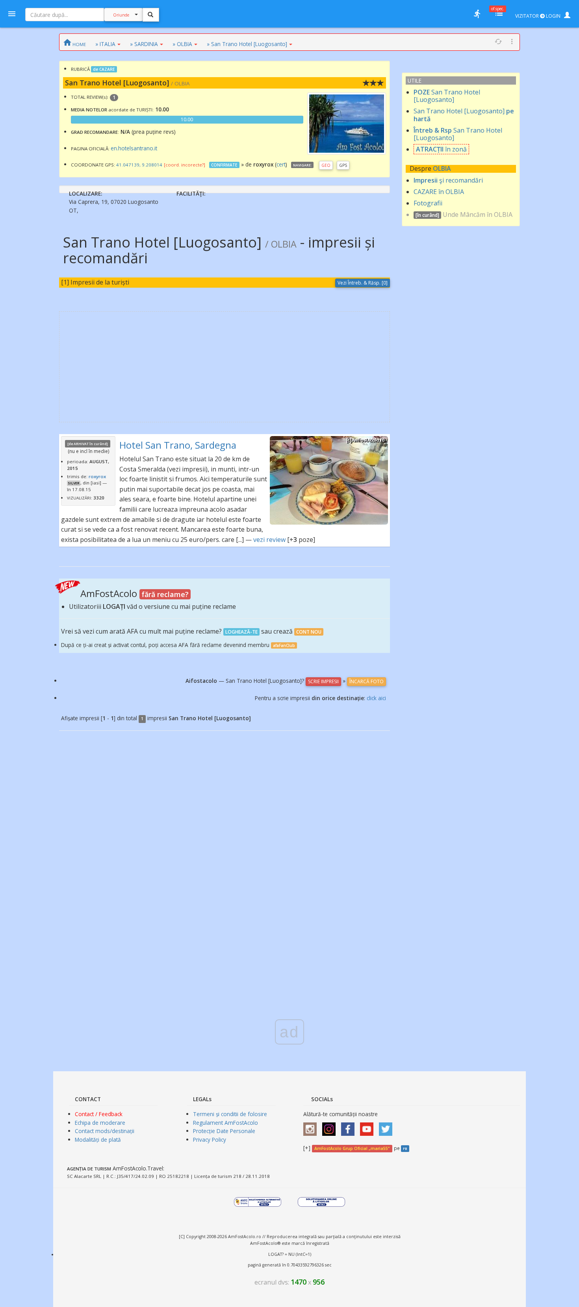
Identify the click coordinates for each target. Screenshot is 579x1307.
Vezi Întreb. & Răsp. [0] (363, 282)
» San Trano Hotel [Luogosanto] (247, 44)
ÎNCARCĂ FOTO (366, 681)
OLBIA (442, 168)
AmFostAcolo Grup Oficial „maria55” (352, 1148)
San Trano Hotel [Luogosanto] (447, 96)
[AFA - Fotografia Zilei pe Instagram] (331, 1126)
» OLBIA (182, 44)
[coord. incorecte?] (184, 165)
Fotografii (428, 203)
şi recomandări (448, 180)
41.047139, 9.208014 (139, 165)
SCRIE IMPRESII (323, 681)
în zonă (441, 149)
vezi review (269, 539)
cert (281, 164)
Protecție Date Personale (224, 1131)
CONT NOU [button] (308, 632)
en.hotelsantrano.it (134, 148)
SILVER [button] (74, 483)
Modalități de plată (98, 1139)
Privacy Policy (209, 1139)
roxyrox (97, 476)
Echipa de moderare (100, 1122)
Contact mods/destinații (104, 1131)
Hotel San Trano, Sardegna (177, 444)
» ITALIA (105, 44)
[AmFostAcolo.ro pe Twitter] (387, 1126)
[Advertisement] (224, 367)
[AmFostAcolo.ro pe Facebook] (349, 1126)
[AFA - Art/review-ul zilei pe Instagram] (312, 1126)
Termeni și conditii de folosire (230, 1114)
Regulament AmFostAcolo (225, 1122)
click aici (376, 698)
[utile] (477, 14)
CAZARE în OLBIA (439, 191)
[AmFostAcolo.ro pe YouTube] (368, 1126)
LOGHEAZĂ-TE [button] (241, 632)
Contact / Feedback (98, 1114)
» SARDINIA (144, 44)
